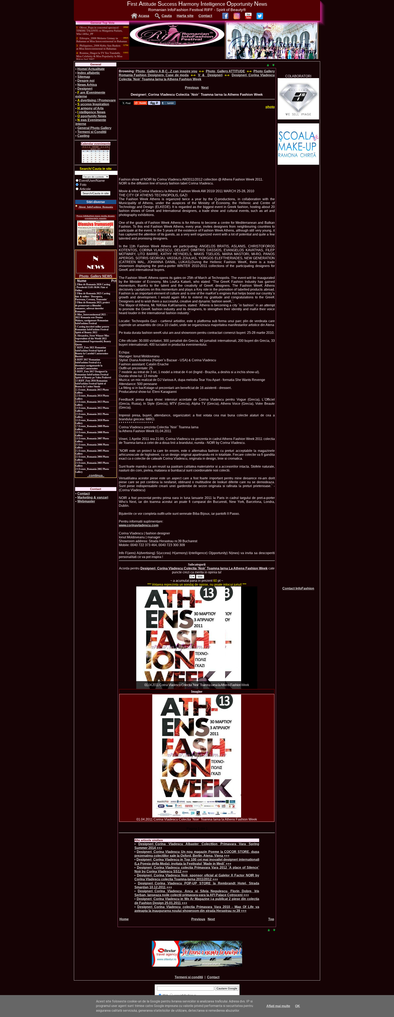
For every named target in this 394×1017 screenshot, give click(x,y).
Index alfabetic (88, 73)
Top (271, 919)
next (246, 637)
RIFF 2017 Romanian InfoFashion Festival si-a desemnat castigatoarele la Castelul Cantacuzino (88, 364)
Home (124, 919)
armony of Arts (90, 108)
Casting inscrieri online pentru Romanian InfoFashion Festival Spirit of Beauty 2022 (92, 329)
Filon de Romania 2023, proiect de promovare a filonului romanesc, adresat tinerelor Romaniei (92, 307)
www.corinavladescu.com (138, 525)
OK (297, 1006)
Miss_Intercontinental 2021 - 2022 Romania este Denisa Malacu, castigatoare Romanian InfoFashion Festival (91, 319)
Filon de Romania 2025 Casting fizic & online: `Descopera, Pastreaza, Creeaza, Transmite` (92, 296)
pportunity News (91, 116)
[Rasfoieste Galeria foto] (177, 45)
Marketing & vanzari (92, 497)
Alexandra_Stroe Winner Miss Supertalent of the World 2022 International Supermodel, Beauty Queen (93, 340)
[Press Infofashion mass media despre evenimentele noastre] (95, 232)
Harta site (185, 16)
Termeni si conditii (189, 977)
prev (147, 637)
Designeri (84, 88)
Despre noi (85, 80)
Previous (192, 87)
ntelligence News (91, 112)
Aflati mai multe (278, 1006)
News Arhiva (87, 84)
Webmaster (86, 501)
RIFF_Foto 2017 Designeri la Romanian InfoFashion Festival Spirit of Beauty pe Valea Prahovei (93, 374)
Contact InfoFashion (298, 588)
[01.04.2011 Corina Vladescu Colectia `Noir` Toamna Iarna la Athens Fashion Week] (196, 755)
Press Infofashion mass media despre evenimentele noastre (96, 217)
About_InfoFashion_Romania (95, 206)
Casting (83, 135)
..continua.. (95, 475)
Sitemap (83, 76)
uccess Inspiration (93, 104)
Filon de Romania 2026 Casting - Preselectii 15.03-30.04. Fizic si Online (92, 287)
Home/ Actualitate (91, 69)
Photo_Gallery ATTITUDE (225, 71)
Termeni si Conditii (91, 132)
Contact (205, 16)
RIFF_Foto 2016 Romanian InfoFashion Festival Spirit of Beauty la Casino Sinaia (91, 383)
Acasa (143, 16)
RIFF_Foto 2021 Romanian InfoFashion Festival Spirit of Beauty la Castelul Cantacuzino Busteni (91, 352)
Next (204, 87)
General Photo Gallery (94, 128)
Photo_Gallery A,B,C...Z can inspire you (166, 71)
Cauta (166, 16)
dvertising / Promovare (96, 100)
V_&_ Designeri (210, 75)
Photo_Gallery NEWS (95, 276)
